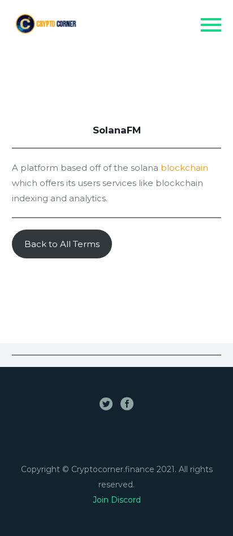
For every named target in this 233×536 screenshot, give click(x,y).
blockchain (184, 167)
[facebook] (127, 403)
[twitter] (106, 403)
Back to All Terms (62, 244)
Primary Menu (211, 24)
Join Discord (117, 500)
